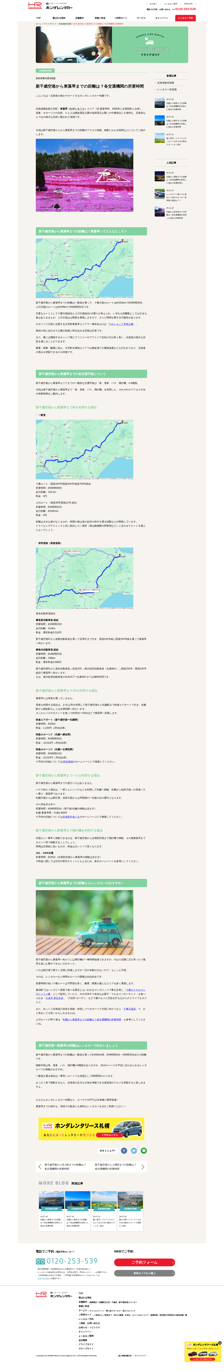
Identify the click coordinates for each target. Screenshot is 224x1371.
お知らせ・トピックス (89, 1327)
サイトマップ (140, 1356)
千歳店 (114, 1302)
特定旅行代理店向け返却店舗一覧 (173, 1315)
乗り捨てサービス (113, 1311)
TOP (38, 18)
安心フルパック (129, 1311)
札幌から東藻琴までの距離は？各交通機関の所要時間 (92, 1019)
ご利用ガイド (120, 18)
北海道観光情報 (165, 82)
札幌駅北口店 (104, 1302)
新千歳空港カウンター (128, 1302)
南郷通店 (93, 1302)
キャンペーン (161, 18)
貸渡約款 (154, 1315)
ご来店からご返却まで (103, 1315)
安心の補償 (118, 1315)
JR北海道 (68, 761)
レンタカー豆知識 (167, 89)
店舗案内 (79, 18)
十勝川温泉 (130, 1009)
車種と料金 (100, 18)
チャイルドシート (97, 1311)
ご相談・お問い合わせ (89, 1323)
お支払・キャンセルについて (137, 1315)
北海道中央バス (71, 817)
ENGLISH (188, 4)
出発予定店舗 (43, 1278)
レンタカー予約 (86, 1319)
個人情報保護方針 (125, 1356)
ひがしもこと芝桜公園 (121, 324)
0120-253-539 (72, 1261)
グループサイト (86, 1348)
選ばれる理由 (59, 18)
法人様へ (153, 4)
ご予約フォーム (145, 1262)
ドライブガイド (86, 1344)
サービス (141, 18)
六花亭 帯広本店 (54, 998)
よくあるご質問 (170, 4)
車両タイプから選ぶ (145, 1273)
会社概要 (83, 1340)
